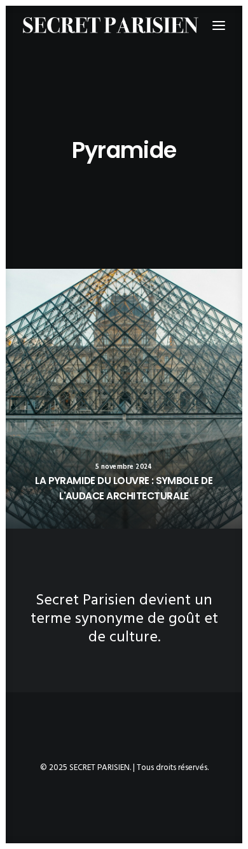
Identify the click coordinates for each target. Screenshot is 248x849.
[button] (124, 399)
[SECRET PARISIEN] (110, 25)
